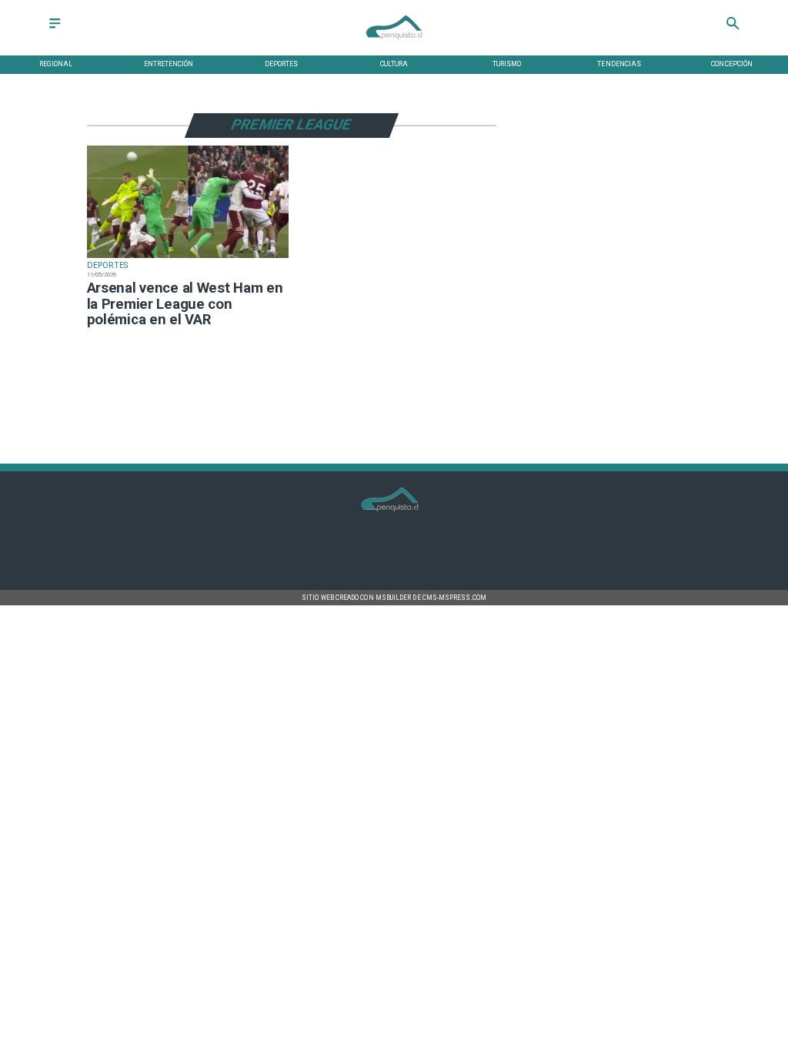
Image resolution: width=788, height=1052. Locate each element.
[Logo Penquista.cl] (394, 44)
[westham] (188, 257)
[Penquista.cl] (54, 29)
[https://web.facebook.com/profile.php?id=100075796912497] (315, 539)
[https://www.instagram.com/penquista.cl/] (394, 539)
